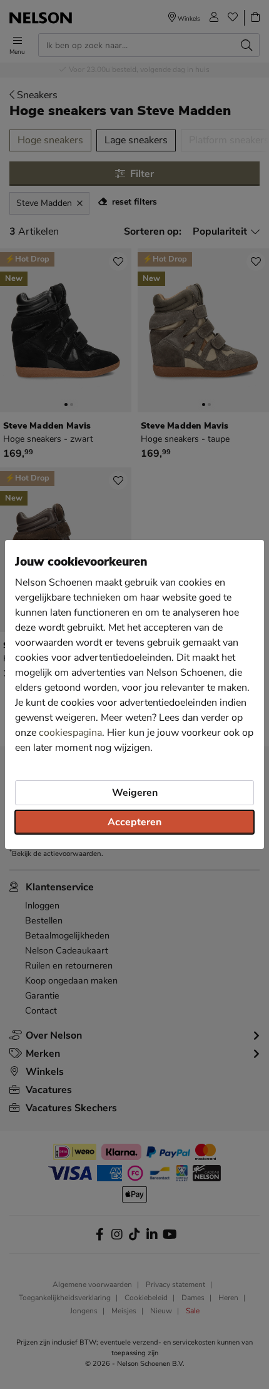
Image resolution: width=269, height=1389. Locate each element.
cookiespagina (70, 733)
